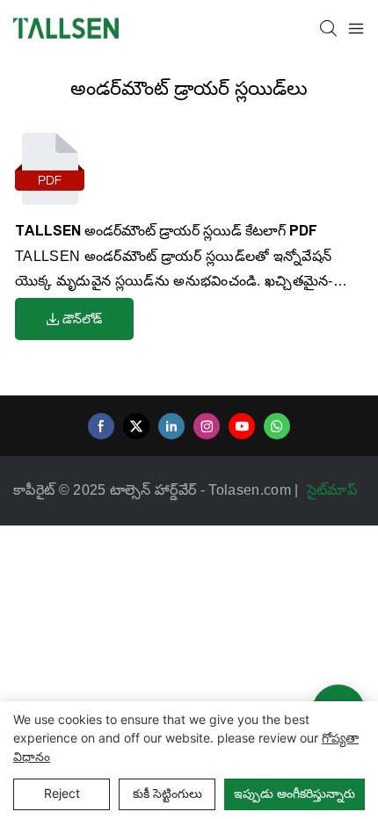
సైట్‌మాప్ (334, 489)
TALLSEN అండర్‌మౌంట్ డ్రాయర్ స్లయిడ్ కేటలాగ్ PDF (166, 230)
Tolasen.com (251, 489)
